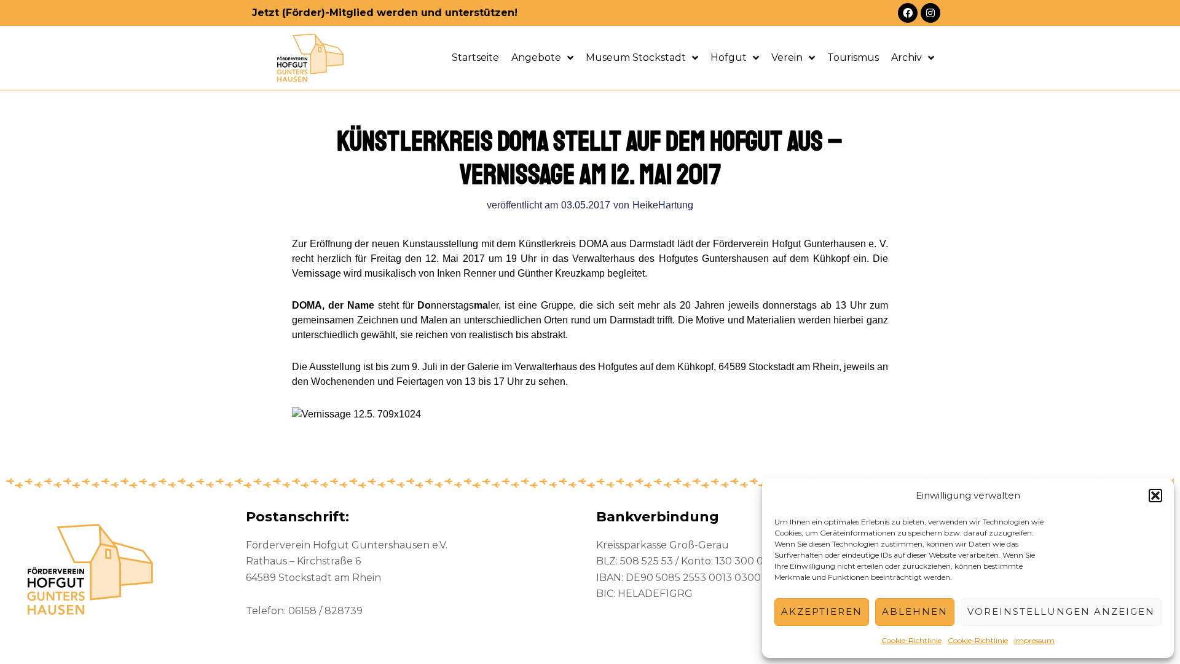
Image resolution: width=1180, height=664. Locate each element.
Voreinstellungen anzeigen (1061, 611)
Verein (787, 57)
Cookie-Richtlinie (911, 640)
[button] (1155, 495)
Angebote (536, 57)
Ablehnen (915, 611)
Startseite (475, 57)
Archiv (906, 57)
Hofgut (728, 57)
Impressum (1034, 640)
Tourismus (853, 57)
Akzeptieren (821, 611)
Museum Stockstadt (636, 57)
